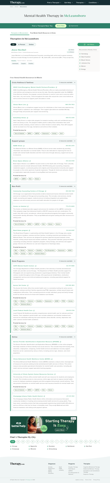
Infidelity (61, 470)
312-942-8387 (70, 230)
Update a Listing (79, 480)
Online (31, 44)
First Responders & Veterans (73, 473)
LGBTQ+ (70, 471)
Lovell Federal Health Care (23, 310)
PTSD (60, 468)
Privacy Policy (96, 480)
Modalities (13, 60)
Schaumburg (53, 449)
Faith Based (71, 469)
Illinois (16, 6)
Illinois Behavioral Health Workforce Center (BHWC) (32, 359)
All (13, 44)
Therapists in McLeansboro (19, 33)
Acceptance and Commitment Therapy (92, 471)
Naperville (34, 446)
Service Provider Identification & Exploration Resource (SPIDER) (36, 342)
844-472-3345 (70, 118)
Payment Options (21, 60)
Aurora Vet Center (20, 285)
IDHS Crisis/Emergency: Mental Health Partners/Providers (34, 87)
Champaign (15, 449)
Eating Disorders (51, 472)
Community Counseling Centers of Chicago (29, 191)
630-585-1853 (70, 285)
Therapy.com (29, 480)
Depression (51, 468)
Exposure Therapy (89, 474)
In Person (21, 44)
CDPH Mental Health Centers (24, 266)
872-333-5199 (70, 161)
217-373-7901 (70, 396)
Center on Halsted (20, 206)
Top (12, 442)
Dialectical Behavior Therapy (91, 469)
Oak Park (89, 446)
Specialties (29, 60)
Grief (60, 467)
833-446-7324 (70, 191)
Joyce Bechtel (18, 50)
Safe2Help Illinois (19, 118)
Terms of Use (88, 480)
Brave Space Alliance (21, 161)
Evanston (52, 446)
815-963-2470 (70, 146)
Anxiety (50, 467)
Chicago (14, 446)
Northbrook (70, 446)
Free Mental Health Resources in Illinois (43, 33)
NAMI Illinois (18, 146)
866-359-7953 (69, 104)
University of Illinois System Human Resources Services (33, 374)
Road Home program (20, 230)
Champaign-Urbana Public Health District (28, 396)
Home (11, 6)
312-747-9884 (70, 266)
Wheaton (33, 449)
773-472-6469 (70, 206)
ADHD (50, 470)
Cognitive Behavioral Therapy (92, 467)
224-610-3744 (70, 310)
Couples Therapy (73, 467)
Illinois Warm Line (19, 105)
